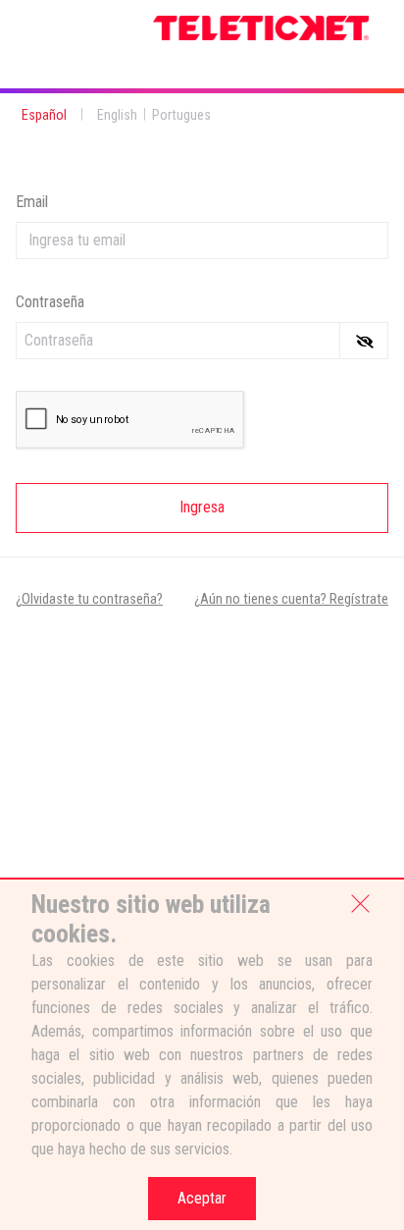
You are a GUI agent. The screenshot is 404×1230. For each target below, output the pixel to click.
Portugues (181, 115)
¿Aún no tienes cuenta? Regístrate (291, 599)
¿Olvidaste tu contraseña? (89, 599)
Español (44, 115)
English (117, 115)
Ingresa (202, 507)
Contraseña (50, 302)
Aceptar (202, 1198)
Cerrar (360, 902)
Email (32, 201)
